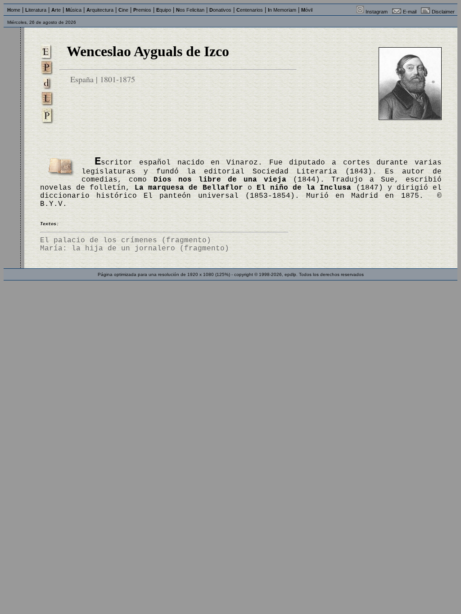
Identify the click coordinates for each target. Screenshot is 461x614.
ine (123, 10)
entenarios (249, 10)
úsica (73, 10)
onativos (220, 10)
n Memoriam (282, 10)
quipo (163, 10)
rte (56, 10)
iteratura (35, 10)
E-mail (409, 11)
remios (142, 10)
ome (13, 10)
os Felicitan (190, 10)
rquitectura (99, 10)
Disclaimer (443, 11)
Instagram (377, 11)
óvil (306, 10)
